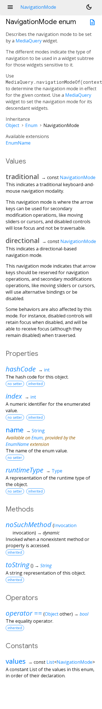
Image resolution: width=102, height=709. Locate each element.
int (47, 370)
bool (84, 614)
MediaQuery (29, 41)
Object (12, 125)
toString (17, 564)
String (38, 430)
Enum (31, 125)
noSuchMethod (28, 524)
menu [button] (10, 7)
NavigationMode (77, 177)
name (15, 429)
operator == (24, 613)
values (16, 661)
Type (57, 471)
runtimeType (24, 469)
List (50, 662)
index (14, 396)
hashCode (21, 368)
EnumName (18, 143)
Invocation (65, 525)
